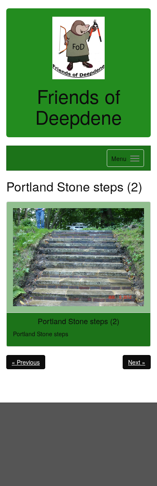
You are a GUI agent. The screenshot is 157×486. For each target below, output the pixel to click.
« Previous (26, 362)
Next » (136, 362)
